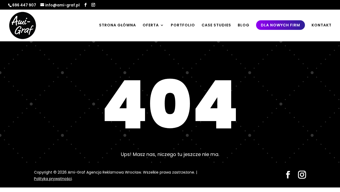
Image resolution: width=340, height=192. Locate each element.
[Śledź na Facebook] (287, 174)
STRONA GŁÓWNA (117, 25)
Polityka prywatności (53, 178)
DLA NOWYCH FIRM (280, 25)
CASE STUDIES (216, 25)
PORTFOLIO (183, 25)
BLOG (243, 25)
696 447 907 (24, 5)
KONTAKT (322, 25)
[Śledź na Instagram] (302, 175)
